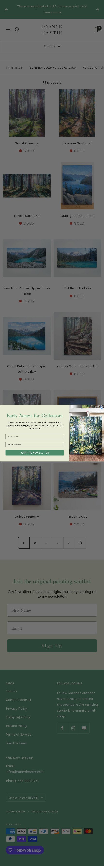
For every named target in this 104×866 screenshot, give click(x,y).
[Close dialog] (101, 407)
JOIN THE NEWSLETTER (34, 452)
